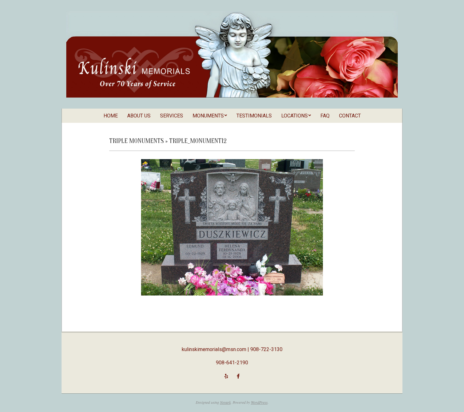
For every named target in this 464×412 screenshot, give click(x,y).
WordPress (259, 402)
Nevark (225, 402)
